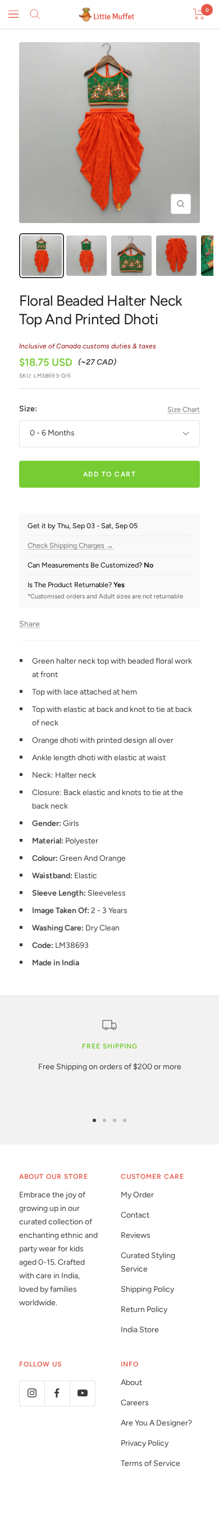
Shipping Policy (147, 1289)
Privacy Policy (144, 1443)
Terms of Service (150, 1463)
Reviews (135, 1235)
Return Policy (144, 1309)
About (131, 1382)
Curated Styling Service (148, 1262)
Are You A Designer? (156, 1423)
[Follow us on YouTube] (82, 1393)
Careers (135, 1403)
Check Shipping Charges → (70, 546)
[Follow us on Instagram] (31, 1393)
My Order (137, 1195)
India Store (140, 1329)
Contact (135, 1215)
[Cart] (199, 14)
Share (29, 624)
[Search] (35, 14)
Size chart (183, 409)
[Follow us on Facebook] (57, 1393)
